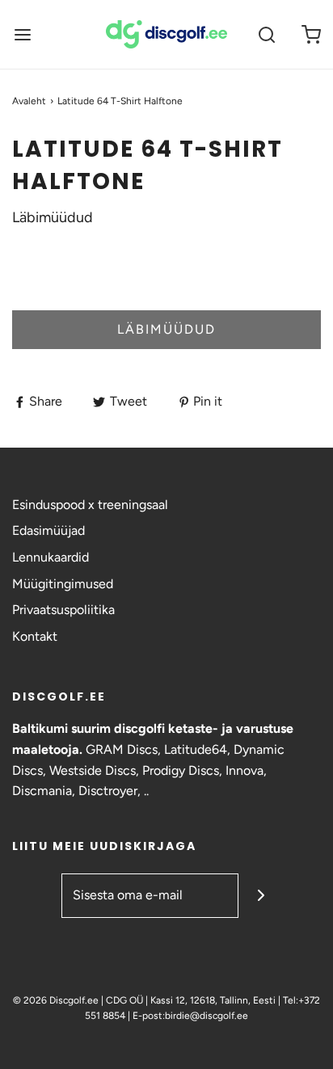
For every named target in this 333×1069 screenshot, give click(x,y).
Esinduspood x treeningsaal (90, 504)
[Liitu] (260, 895)
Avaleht (29, 101)
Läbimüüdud (166, 329)
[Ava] (22, 34)
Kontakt (34, 636)
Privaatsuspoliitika (63, 609)
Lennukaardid (50, 557)
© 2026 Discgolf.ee (57, 1000)
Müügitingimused (62, 583)
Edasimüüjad (48, 530)
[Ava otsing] (266, 34)
